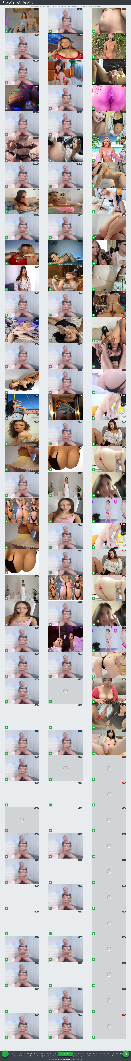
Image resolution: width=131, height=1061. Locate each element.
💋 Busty (102, 1053)
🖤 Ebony (12, 1053)
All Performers (74, 1059)
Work (64, 1059)
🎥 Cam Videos (96, 1056)
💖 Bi (116, 1053)
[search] (125, 1053)
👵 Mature (50, 1053)
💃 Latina (19, 1053)
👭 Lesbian (110, 1053)
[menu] (5, 1053)
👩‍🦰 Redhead (81, 1053)
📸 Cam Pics (106, 1056)
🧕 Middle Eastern (39, 1053)
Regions (60, 1059)
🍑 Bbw (89, 1053)
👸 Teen (56, 1053)
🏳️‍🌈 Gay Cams (13, 1056)
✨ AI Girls (56, 1056)
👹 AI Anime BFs (86, 1056)
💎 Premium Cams (35, 1056)
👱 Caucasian (28, 1053)
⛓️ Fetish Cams (46, 1056)
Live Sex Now (66, 1054)
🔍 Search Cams (117, 1056)
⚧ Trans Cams (23, 1056)
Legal (80, 1059)
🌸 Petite (95, 1053)
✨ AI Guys (76, 1056)
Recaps (68, 1059)
